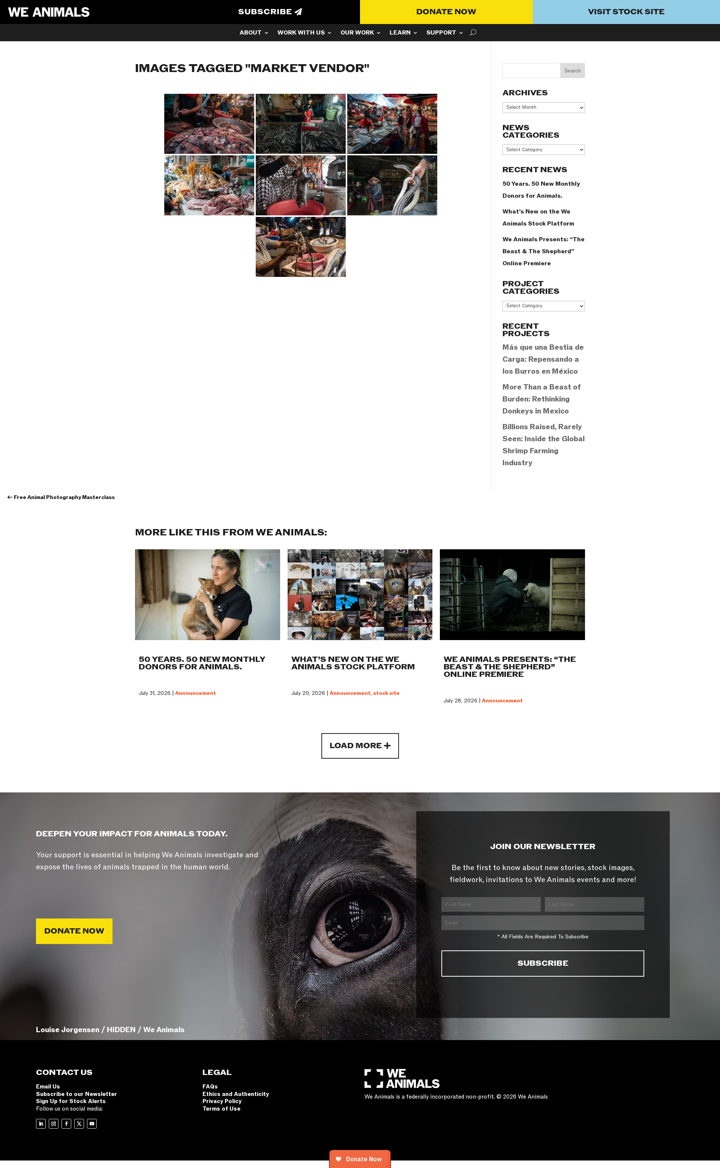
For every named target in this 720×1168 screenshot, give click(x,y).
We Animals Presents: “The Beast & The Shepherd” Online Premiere (543, 251)
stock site (386, 693)
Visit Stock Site (626, 12)
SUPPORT (441, 33)
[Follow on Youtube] (92, 1124)
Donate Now (446, 12)
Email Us (48, 1086)
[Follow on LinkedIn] (41, 1124)
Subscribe (265, 12)
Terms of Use (221, 1108)
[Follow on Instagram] (53, 1124)
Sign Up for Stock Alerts (71, 1101)
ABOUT (251, 33)
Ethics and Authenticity (235, 1094)
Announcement (195, 693)
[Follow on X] (79, 1124)
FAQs (210, 1086)
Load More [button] (356, 746)
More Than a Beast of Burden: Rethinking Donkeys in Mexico (541, 399)
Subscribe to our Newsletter (76, 1094)
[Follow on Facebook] (66, 1124)
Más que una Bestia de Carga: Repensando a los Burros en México (543, 359)
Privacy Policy (222, 1101)
